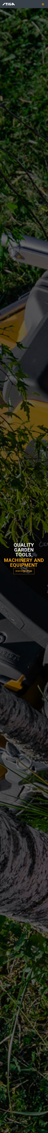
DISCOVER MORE (24, 571)
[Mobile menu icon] (43, 4)
